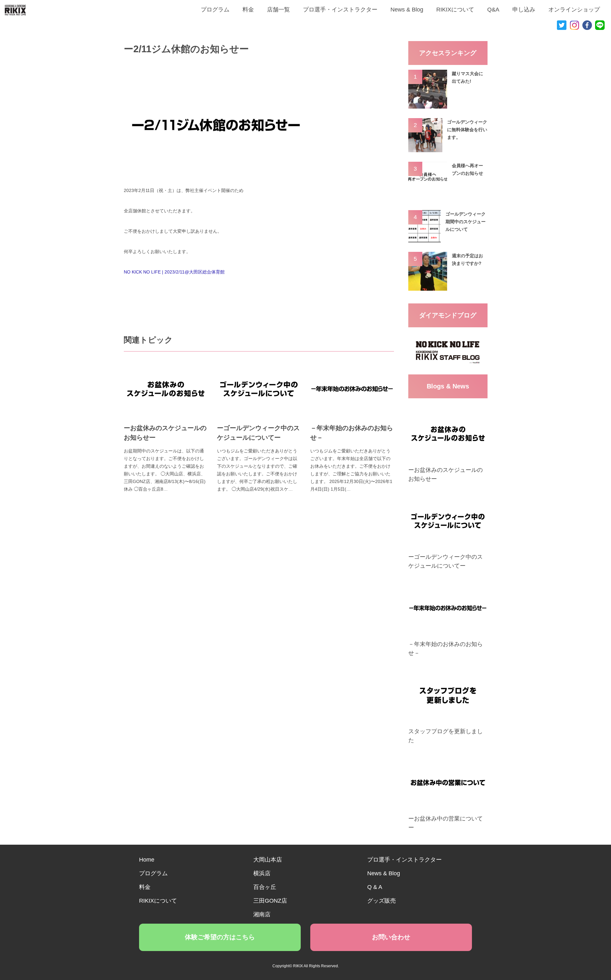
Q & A (374, 887)
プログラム (215, 9)
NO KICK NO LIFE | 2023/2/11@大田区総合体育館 (174, 271)
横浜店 (261, 873)
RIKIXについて (455, 9)
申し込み (523, 9)
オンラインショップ (574, 9)
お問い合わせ (391, 937)
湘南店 (261, 914)
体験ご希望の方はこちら (220, 937)
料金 (248, 9)
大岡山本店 (267, 859)
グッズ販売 (381, 901)
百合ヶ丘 (264, 887)
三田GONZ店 (270, 901)
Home (146, 859)
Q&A (493, 9)
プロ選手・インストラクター (340, 9)
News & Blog (406, 9)
